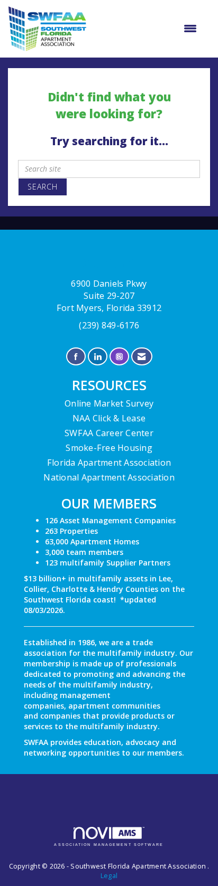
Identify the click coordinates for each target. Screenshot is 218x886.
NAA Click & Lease (109, 418)
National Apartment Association (109, 477)
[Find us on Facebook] (76, 356)
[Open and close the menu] (147, 28)
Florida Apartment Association (109, 462)
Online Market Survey (109, 403)
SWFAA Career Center (109, 433)
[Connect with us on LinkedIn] (97, 356)
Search (43, 187)
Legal (109, 875)
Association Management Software (109, 844)
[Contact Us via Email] (141, 356)
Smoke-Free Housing (109, 448)
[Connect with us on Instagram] (119, 356)
